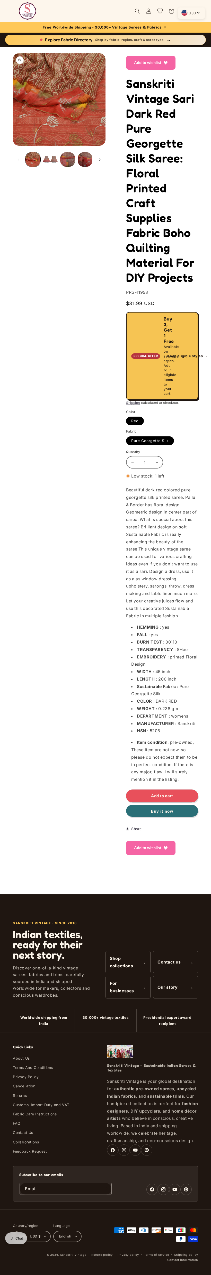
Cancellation (24, 1086)
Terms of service (156, 1254)
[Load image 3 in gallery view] (67, 159)
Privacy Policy (26, 1077)
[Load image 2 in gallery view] (50, 159)
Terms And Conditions (33, 1067)
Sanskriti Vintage (73, 1254)
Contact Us (23, 1132)
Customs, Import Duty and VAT (41, 1105)
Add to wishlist (147, 62)
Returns (20, 1095)
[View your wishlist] (160, 11)
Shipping (133, 403)
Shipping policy (186, 1254)
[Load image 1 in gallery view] (32, 159)
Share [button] (136, 829)
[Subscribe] (105, 1188)
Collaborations (26, 1142)
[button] (10, 11)
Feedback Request (30, 1151)
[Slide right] (100, 159)
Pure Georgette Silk (150, 440)
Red (135, 421)
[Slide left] (18, 159)
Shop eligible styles (187, 356)
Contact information (182, 1260)
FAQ (17, 1123)
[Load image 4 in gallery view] (85, 159)
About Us (21, 1058)
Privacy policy (128, 1254)
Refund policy (101, 1254)
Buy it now (162, 811)
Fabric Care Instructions (35, 1114)
